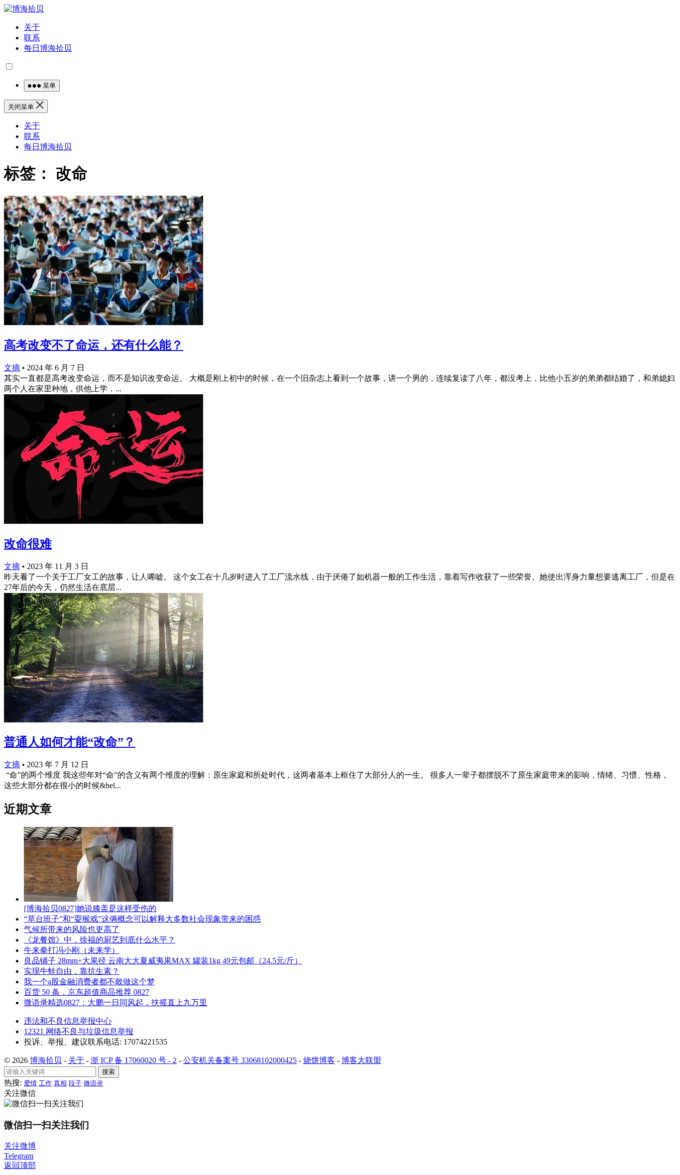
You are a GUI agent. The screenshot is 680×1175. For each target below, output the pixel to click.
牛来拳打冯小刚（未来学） (71, 950)
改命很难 (28, 543)
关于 (32, 27)
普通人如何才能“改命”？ (69, 741)
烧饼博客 (319, 1060)
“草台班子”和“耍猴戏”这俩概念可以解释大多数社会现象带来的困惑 (142, 919)
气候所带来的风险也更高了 (71, 929)
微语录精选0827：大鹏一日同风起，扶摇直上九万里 (115, 1002)
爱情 (30, 1083)
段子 (75, 1083)
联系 (32, 37)
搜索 (108, 1071)
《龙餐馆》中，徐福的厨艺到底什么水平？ (99, 940)
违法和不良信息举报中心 (68, 1021)
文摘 (12, 367)
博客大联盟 (361, 1060)
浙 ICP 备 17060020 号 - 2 (134, 1060)
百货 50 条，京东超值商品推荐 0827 (86, 992)
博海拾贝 (46, 1060)
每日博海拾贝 (48, 48)
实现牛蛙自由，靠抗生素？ (71, 971)
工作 (45, 1083)
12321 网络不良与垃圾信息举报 (78, 1031)
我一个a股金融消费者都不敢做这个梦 (89, 981)
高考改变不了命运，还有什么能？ (93, 345)
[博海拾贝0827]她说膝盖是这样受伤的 (90, 908)
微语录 (93, 1083)
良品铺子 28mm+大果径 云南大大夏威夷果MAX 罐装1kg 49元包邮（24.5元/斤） (163, 960)
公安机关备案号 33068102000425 (240, 1060)
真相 (60, 1083)
